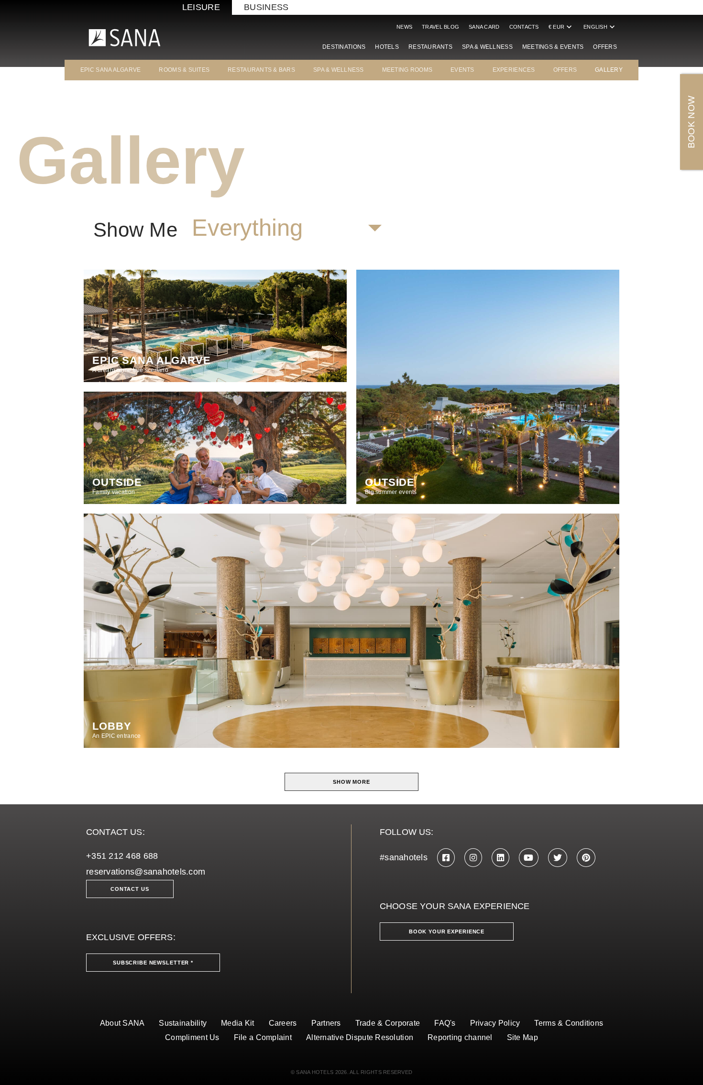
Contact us (129, 889)
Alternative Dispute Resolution (359, 1037)
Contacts (524, 27)
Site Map (522, 1037)
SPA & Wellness (487, 47)
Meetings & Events (553, 47)
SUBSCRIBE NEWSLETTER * (153, 962)
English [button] (600, 27)
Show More (351, 782)
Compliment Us (192, 1037)
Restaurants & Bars (261, 69)
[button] (286, 228)
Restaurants (430, 47)
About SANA (122, 1023)
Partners (326, 1023)
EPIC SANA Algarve (110, 69)
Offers (605, 47)
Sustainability (183, 1023)
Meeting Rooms (407, 69)
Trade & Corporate (387, 1023)
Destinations (343, 47)
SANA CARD (484, 27)
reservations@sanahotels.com (145, 872)
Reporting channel (460, 1037)
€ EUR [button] (561, 27)
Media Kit (237, 1023)
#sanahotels (404, 857)
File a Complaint (263, 1037)
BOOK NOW (691, 122)
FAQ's (444, 1023)
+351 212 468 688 (122, 856)
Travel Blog (440, 27)
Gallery (609, 69)
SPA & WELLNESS (338, 69)
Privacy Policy (495, 1023)
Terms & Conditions (568, 1023)
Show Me (135, 230)
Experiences (514, 69)
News (404, 27)
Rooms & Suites (184, 69)
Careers (283, 1023)
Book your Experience (446, 931)
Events (462, 69)
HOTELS (387, 47)
